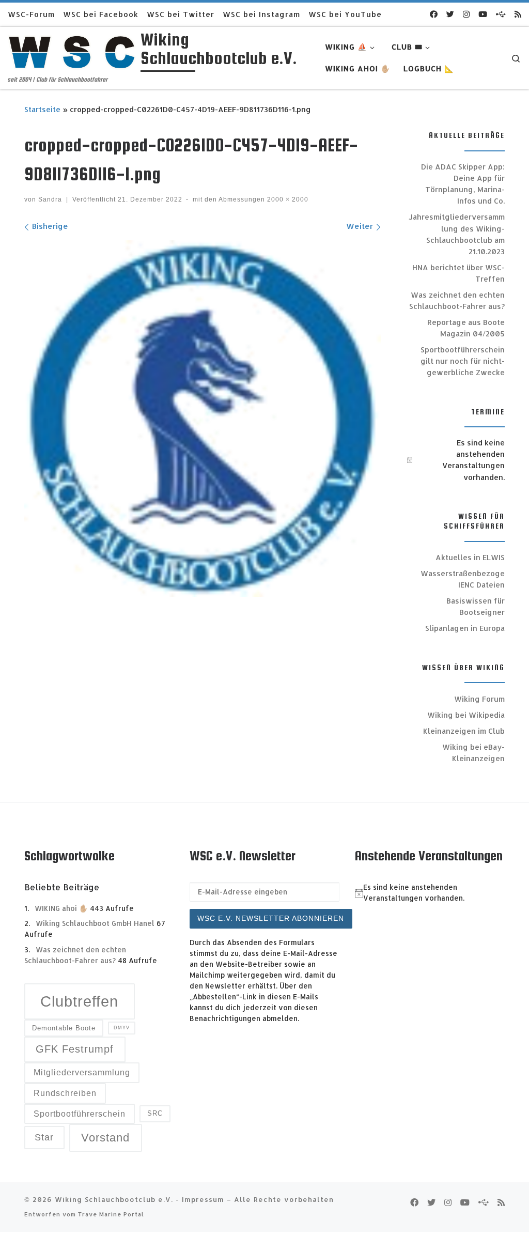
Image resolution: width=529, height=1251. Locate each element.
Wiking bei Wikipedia (466, 715)
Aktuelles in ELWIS (470, 557)
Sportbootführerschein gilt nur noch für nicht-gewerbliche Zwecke (463, 361)
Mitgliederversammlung (82, 1072)
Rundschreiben (65, 1093)
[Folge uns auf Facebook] (434, 14)
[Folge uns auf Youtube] (482, 14)
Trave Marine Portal (111, 1214)
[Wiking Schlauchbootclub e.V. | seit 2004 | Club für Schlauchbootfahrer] (72, 50)
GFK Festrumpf (75, 1049)
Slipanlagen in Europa (465, 628)
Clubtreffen (79, 1001)
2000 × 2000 (286, 199)
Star (44, 1137)
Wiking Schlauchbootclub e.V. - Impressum (139, 1199)
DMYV (122, 1027)
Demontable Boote (64, 1028)
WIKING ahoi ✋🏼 (61, 908)
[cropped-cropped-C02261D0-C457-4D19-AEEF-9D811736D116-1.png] (202, 418)
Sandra (50, 199)
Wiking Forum (479, 699)
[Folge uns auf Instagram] (466, 14)
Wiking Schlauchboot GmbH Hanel (95, 923)
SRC (155, 1113)
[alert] (456, 460)
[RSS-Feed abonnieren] (518, 14)
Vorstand (105, 1137)
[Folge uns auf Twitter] (450, 14)
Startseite (42, 109)
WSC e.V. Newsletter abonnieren (270, 918)
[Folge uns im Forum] (501, 14)
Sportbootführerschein (80, 1113)
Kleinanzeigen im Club (464, 731)
